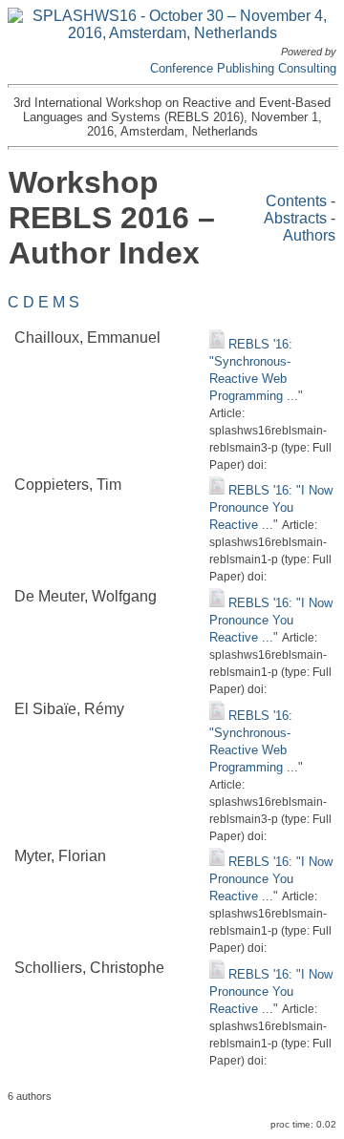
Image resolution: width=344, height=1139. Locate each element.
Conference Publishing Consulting (243, 68)
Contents (296, 201)
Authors (309, 235)
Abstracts (295, 218)
